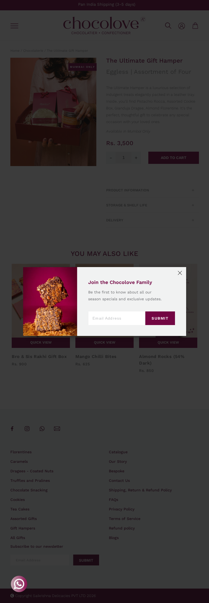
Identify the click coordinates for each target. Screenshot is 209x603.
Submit (160, 318)
